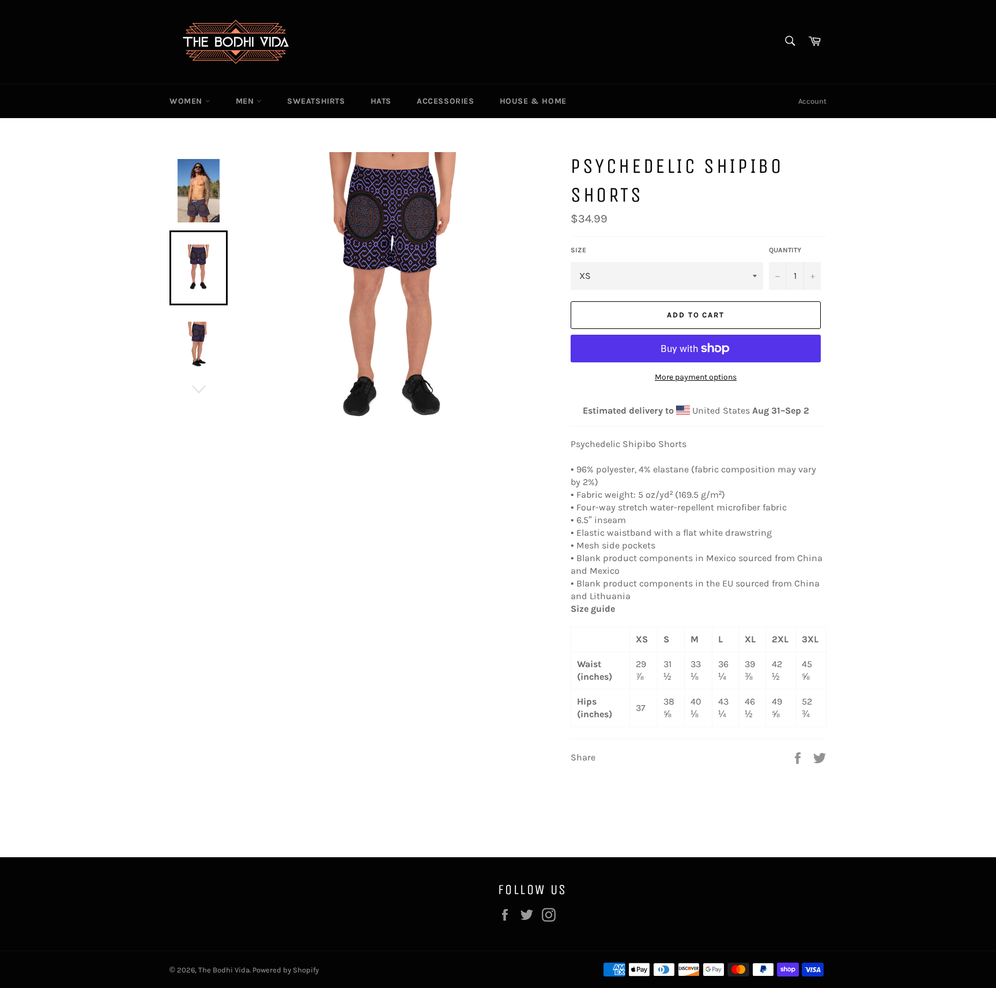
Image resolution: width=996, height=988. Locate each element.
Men (246, 101)
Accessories (445, 101)
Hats (381, 101)
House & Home (533, 101)
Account (812, 101)
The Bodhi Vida (224, 970)
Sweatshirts (316, 101)
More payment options (696, 377)
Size (578, 250)
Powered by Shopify (285, 970)
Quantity (785, 250)
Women (187, 101)
